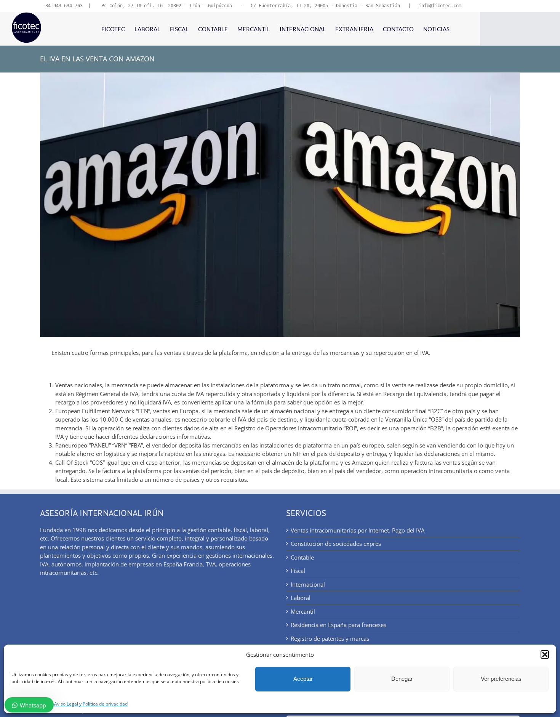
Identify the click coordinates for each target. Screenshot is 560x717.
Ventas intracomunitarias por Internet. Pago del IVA (357, 530)
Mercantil (303, 611)
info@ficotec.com (440, 5)
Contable (302, 557)
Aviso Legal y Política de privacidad (91, 704)
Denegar (402, 678)
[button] (545, 654)
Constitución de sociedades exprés (336, 543)
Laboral (300, 598)
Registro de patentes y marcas (330, 638)
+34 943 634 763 (63, 5)
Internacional (308, 584)
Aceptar (303, 678)
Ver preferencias (501, 678)
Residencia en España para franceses (338, 625)
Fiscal (298, 570)
